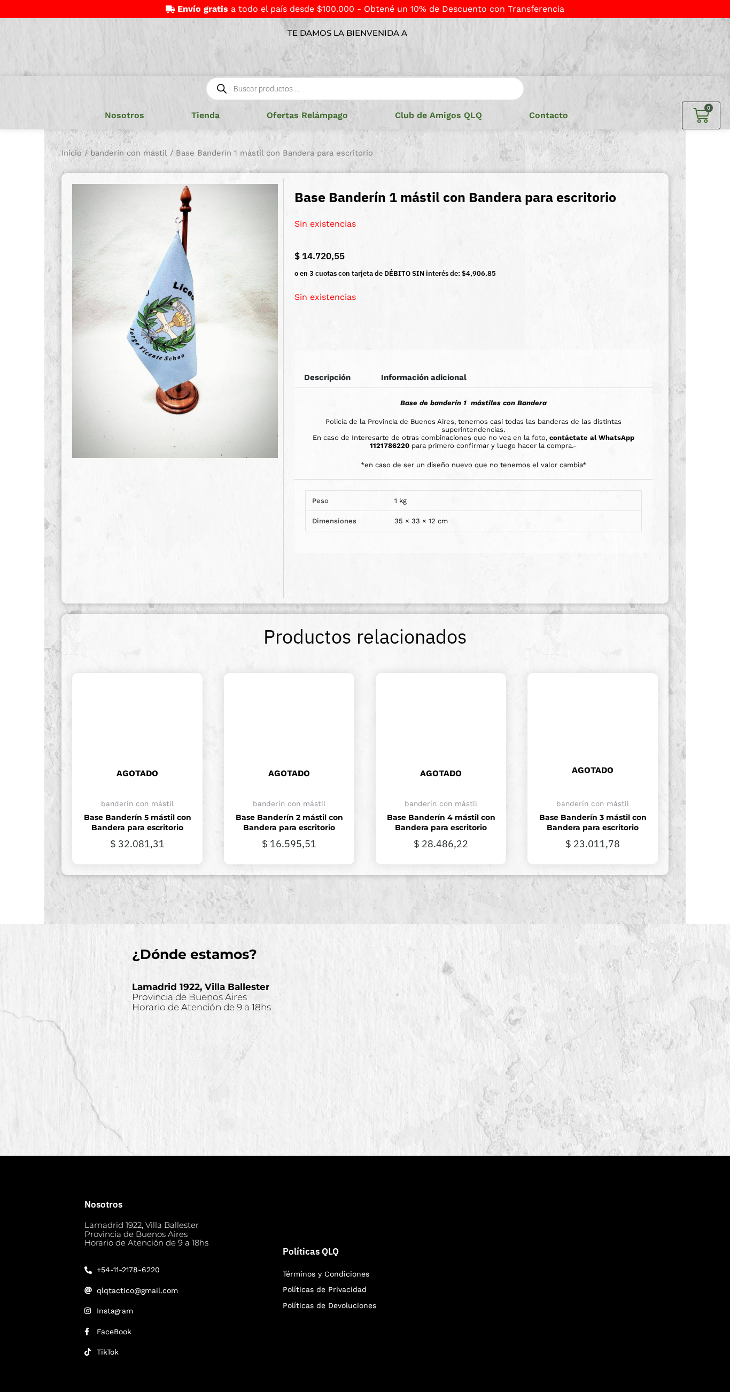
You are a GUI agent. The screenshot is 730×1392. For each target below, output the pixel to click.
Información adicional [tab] (424, 377)
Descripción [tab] (327, 377)
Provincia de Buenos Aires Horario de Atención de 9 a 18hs (201, 996)
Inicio (71, 153)
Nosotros (124, 115)
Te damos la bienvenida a (347, 33)
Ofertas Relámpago (307, 115)
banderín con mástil (128, 153)
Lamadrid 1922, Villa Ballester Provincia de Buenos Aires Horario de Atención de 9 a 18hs (146, 1234)
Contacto (548, 115)
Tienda (205, 115)
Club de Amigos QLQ (438, 115)
